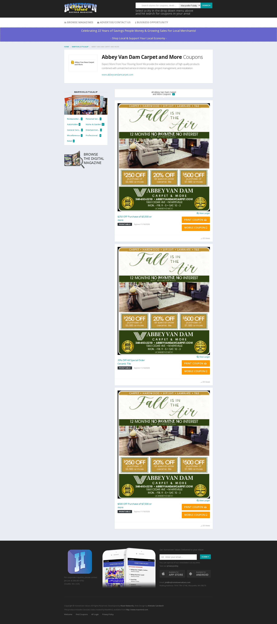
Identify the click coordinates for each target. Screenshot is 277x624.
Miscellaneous (74, 135)
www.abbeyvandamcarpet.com (117, 74)
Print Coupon (194, 219)
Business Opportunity (152, 22)
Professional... (93, 135)
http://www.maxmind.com (137, 609)
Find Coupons (82, 614)
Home (66, 47)
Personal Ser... (93, 119)
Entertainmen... (93, 130)
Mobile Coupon (195, 227)
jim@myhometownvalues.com (177, 582)
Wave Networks (127, 606)
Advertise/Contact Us (115, 22)
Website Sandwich (155, 606)
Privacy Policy (108, 614)
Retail (70, 141)
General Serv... (74, 130)
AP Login (95, 614)
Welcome (68, 614)
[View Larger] (164, 157)
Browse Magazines (80, 22)
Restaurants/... (74, 119)
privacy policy (172, 566)
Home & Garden (95, 124)
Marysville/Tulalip (80, 47)
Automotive (73, 124)
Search (206, 5)
